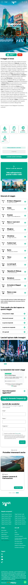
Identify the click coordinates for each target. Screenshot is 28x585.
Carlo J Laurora (4, 532)
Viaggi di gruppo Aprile (6, 520)
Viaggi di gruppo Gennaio (6, 514)
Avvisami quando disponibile (14, 156)
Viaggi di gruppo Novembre (20, 522)
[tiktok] (2, 562)
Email (3, 410)
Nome (3, 418)
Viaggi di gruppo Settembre (20, 518)
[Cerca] (22, 2)
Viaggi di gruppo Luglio (19, 514)
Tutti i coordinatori (5, 540)
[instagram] (2, 554)
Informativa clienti (18, 541)
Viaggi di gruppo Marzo (6, 518)
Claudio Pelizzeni (4, 538)
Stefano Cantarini (5, 536)
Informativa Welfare (19, 543)
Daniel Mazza (4, 534)
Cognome (4, 426)
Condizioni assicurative (19, 547)
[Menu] (2, 2)
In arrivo (14, 151)
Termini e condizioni (19, 536)
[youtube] (2, 559)
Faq (15, 530)
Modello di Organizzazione (20, 545)
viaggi (5, 2)
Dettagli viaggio (18, 487)
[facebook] (2, 557)
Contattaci (17, 534)
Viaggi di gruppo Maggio (6, 522)
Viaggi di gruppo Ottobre (20, 520)
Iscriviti (22, 442)
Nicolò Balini (3, 530)
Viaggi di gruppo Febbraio (6, 516)
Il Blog (16, 532)
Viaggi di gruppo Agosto (20, 516)
